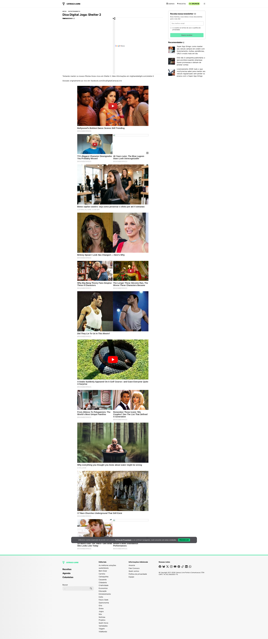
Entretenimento (74, 11)
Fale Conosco (134, 568)
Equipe (131, 577)
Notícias (102, 617)
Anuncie (195, 4)
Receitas (182, 4)
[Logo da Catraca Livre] (71, 3)
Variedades (103, 626)
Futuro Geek (103, 600)
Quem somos (134, 571)
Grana (101, 608)
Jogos (101, 611)
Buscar (65, 585)
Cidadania (103, 582)
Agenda (171, 4)
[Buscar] (90, 588)
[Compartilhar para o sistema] (114, 45)
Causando (103, 579)
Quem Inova (103, 623)
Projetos (102, 620)
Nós (100, 614)
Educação (103, 591)
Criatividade (103, 585)
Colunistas (67, 577)
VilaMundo (103, 632)
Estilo (101, 597)
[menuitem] (78, 570)
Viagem (102, 629)
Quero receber (186, 35)
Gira (100, 605)
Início (64, 11)
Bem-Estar (103, 571)
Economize (103, 588)
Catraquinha (103, 577)
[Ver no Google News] (138, 45)
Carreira (102, 574)
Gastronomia (104, 603)
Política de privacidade (138, 574)
